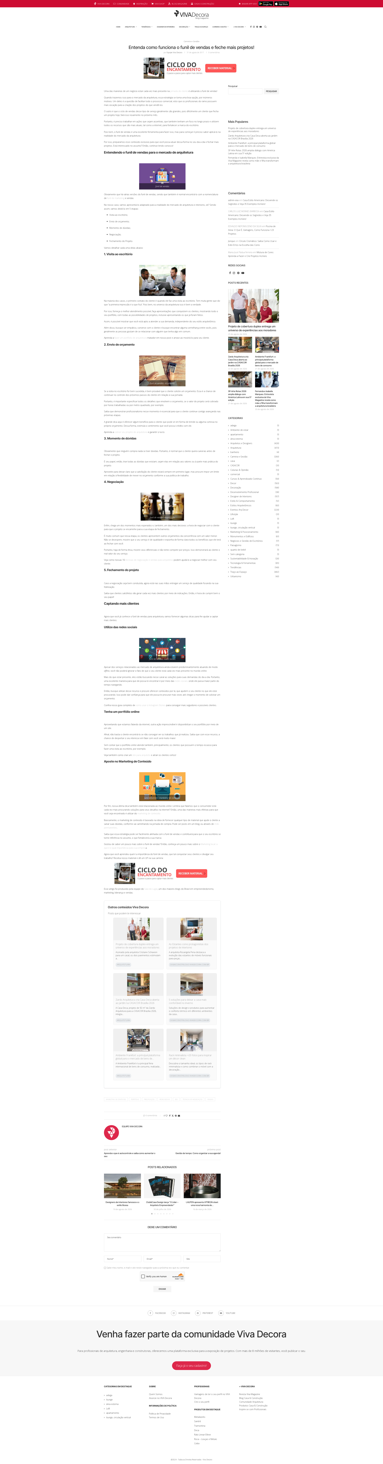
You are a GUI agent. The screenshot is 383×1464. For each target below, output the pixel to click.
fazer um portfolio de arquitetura (131, 337)
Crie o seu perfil (201, 1401)
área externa (254, 438)
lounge (254, 523)
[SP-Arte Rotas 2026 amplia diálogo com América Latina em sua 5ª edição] (240, 380)
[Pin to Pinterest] (176, 1115)
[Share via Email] (179, 1115)
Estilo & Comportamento (254, 500)
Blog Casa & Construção (251, 1398)
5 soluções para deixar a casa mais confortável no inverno (187, 1001)
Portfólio (135, 1099)
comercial (254, 474)
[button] (108, 1193)
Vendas (210, 1099)
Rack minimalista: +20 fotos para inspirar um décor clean (190, 1057)
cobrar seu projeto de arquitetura (131, 432)
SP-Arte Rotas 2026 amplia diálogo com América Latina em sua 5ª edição (239, 395)
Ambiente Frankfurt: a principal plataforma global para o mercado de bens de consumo (138, 1057)
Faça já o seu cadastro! (191, 1366)
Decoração (183, 27)
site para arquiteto (141, 755)
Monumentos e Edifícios (254, 536)
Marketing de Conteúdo (116, 1099)
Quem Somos (155, 1394)
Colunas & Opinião (254, 469)
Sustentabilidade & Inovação (254, 558)
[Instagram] (254, 26)
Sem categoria (254, 554)
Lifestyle (254, 514)
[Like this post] (166, 1115)
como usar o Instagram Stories (151, 705)
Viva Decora (103, 3)
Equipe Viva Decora (174, 52)
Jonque (231, 241)
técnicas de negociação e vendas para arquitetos (149, 559)
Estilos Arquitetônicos (254, 505)
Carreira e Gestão (219, 27)
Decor (254, 483)
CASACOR (254, 465)
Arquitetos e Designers (254, 443)
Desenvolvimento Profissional (254, 492)
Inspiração (142, 3)
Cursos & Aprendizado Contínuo (254, 478)
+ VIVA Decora (238, 27)
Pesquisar (233, 86)
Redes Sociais (164, 1099)
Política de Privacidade (160, 1413)
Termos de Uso (156, 1417)
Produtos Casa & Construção (253, 1405)
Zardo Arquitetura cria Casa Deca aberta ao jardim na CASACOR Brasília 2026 (137, 1001)
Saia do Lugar (151, 888)
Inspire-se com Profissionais (252, 1409)
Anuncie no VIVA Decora (160, 1398)
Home (118, 27)
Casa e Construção (204, 3)
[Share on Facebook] (169, 1115)
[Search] (265, 26)
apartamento (254, 434)
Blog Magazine (179, 3)
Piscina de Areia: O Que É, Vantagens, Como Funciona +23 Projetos (252, 230)
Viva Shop (160, 3)
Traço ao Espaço (201, 27)
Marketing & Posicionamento (254, 531)
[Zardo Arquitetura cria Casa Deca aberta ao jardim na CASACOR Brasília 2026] (240, 345)
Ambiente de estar (254, 430)
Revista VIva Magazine (249, 1394)
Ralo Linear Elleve (202, 1434)
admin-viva (233, 200)
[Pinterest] (257, 26)
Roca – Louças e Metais (205, 1439)
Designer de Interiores (166, 27)
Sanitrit (197, 1421)
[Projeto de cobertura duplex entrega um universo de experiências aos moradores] (253, 306)
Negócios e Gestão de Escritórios (254, 540)
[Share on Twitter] (173, 1115)
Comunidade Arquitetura (251, 1401)
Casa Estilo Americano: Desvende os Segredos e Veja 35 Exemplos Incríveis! (251, 215)
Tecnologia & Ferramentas (254, 563)
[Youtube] (261, 26)
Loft (254, 518)
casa (254, 461)
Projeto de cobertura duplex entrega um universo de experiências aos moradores (137, 946)
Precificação (149, 1099)
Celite (197, 1443)
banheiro (254, 452)
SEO (176, 1099)
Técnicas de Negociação (192, 1099)
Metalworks (199, 1417)
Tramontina (199, 1425)
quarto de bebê (254, 549)
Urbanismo (254, 576)
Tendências (146, 27)
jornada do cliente (179, 91)
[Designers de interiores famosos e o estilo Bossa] (122, 1186)
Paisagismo (254, 545)
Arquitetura (130, 27)
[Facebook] (250, 26)
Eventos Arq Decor (254, 509)
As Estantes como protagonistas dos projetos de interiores (188, 946)
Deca (196, 1430)
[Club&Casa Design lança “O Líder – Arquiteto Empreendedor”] (162, 1186)
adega (254, 425)
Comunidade (123, 3)
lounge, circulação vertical (254, 527)
